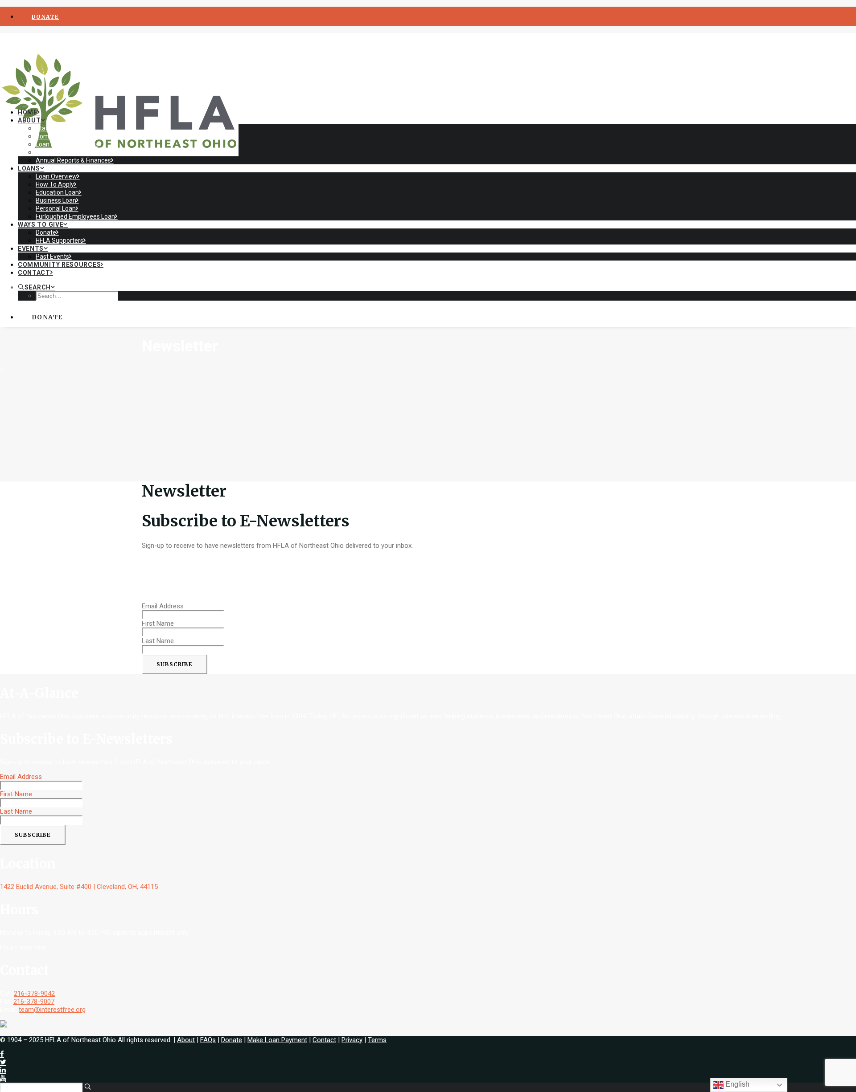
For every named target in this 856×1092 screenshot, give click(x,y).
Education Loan (57, 192)
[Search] (45, 1087)
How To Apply (55, 184)
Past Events (52, 256)
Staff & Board (55, 128)
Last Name (158, 641)
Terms (377, 1040)
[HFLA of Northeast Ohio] (428, 67)
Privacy (352, 1040)
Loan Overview (56, 176)
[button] (36, 287)
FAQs (208, 1040)
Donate (46, 232)
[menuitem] (437, 16)
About (29, 120)
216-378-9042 (34, 994)
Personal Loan (56, 208)
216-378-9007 (33, 1002)
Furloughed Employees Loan (75, 216)
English (736, 1084)
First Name (158, 623)
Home (27, 112)
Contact (34, 272)
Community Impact (63, 136)
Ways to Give (40, 224)
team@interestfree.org (52, 1010)
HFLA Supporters (59, 240)
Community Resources (59, 264)
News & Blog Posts (62, 152)
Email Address (163, 606)
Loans (29, 168)
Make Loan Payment (277, 1040)
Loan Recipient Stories (67, 144)
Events (31, 248)
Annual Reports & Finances (73, 160)
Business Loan (56, 200)
